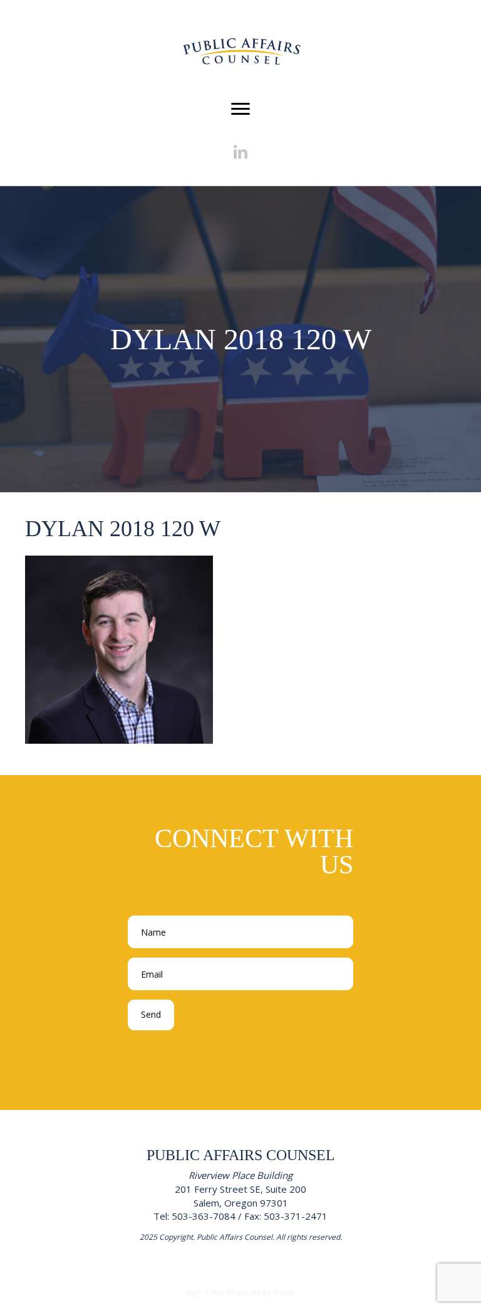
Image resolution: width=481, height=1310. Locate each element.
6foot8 (283, 1292)
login (195, 1292)
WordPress (229, 1292)
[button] (241, 153)
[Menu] (240, 109)
